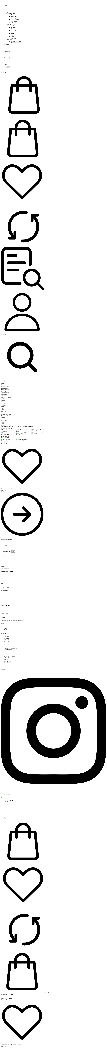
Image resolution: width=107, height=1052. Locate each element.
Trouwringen (7, 57)
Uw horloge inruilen (16, 42)
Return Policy (12, 998)
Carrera (13, 29)
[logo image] (3, 72)
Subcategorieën (11, 13)
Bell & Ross (14, 25)
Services (9, 39)
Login (12, 551)
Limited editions (15, 19)
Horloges (6, 12)
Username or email (6, 539)
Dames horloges (15, 16)
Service (9, 67)
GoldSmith (8, 426)
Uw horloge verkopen (16, 41)
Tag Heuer (13, 38)
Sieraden (6, 44)
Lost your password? (6, 555)
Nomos (13, 33)
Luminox (13, 32)
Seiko (12, 36)
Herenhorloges (14, 15)
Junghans (13, 30)
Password (4, 546)
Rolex (12, 35)
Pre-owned (13, 18)
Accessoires (14, 22)
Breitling (13, 27)
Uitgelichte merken (12, 24)
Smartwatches (14, 21)
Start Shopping (5, 490)
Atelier (9, 66)
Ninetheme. (31, 426)
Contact (6, 64)
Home (5, 5)
